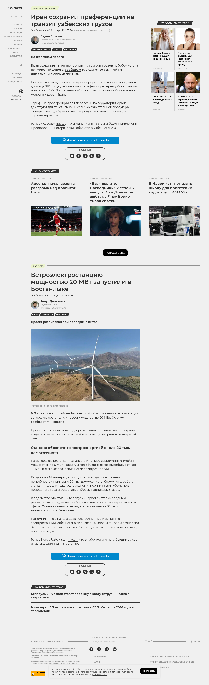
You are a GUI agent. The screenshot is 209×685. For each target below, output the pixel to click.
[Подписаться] (148, 641)
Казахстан (16, 96)
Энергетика (62, 315)
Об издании (100, 657)
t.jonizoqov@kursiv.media (53, 308)
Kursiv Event (16, 56)
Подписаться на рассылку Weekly (109, 638)
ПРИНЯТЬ (149, 670)
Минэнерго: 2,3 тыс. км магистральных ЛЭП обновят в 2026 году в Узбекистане (82, 609)
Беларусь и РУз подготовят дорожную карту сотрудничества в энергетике (80, 595)
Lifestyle (17, 52)
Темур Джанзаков (53, 301)
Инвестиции (16, 33)
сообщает (38, 422)
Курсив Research (13, 48)
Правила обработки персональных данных (172, 662)
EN (21, 16)
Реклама (17, 78)
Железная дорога (41, 50)
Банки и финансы (13, 36)
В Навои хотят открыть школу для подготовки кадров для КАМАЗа (170, 187)
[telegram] (107, 649)
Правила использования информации (169, 657)
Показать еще (115, 252)
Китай (35, 315)
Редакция (17, 74)
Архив (97, 662)
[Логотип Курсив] (14, 8)
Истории (18, 29)
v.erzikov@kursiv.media (52, 43)
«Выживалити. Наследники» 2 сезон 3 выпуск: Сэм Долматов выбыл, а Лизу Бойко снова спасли (112, 192)
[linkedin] (115, 649)
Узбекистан (16, 100)
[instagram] (99, 649)
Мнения (18, 44)
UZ (16, 16)
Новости (18, 25)
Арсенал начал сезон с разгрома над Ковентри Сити (53, 187)
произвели (85, 523)
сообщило (73, 69)
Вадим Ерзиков (51, 36)
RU (11, 16)
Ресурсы (18, 40)
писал (60, 123)
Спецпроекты (15, 82)
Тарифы (57, 50)
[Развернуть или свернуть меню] (21, 65)
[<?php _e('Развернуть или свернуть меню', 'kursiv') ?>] (21, 91)
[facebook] (91, 649)
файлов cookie (99, 674)
